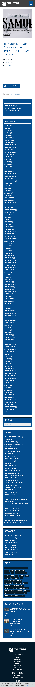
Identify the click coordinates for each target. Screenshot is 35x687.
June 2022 (7, 246)
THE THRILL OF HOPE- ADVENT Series (15, 520)
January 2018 (8, 339)
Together (7, 593)
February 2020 (9, 299)
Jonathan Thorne (10, 550)
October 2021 (8, 265)
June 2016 (7, 385)
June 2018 (7, 327)
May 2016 (7, 387)
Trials (19, 593)
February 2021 (9, 284)
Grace (6, 575)
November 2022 (9, 234)
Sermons (17, 657)
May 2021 (7, 277)
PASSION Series (9, 490)
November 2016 (9, 373)
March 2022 (8, 253)
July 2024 (7, 186)
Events (17, 663)
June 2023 (7, 217)
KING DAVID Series (10, 480)
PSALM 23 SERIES (9, 492)
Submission (19, 590)
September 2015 (9, 407)
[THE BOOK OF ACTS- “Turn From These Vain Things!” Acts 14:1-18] (6, 610)
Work (11, 595)
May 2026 (7, 133)
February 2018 (9, 337)
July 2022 (7, 243)
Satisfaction (8, 588)
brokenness (13, 568)
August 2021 (8, 270)
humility (7, 578)
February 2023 (9, 226)
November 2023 (9, 205)
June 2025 (7, 159)
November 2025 (9, 147)
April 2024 (7, 193)
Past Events (17, 667)
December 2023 (9, 202)
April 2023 (7, 222)
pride (20, 583)
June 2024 (7, 188)
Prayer (15, 583)
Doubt (6, 570)
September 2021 (9, 267)
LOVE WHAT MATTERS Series (13, 482)
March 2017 (8, 363)
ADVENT (6, 446)
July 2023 (7, 214)
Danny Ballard (9, 540)
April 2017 (7, 361)
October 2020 (8, 294)
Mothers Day (8, 583)
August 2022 (8, 241)
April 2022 (7, 250)
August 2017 (8, 351)
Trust (24, 593)
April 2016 (7, 390)
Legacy (17, 578)
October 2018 (8, 318)
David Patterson (10, 543)
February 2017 (9, 366)
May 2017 (7, 359)
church (20, 568)
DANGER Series (9, 461)
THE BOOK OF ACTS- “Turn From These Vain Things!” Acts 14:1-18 (20, 609)
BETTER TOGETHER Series (12, 451)
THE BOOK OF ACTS (10, 508)
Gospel (25, 573)
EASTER (6, 463)
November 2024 (9, 176)
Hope (27, 575)
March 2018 (8, 335)
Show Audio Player (12, 86)
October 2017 (8, 347)
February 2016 (9, 395)
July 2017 (7, 354)
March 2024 (8, 195)
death (25, 568)
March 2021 (8, 282)
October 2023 (8, 207)
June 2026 (7, 130)
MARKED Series (9, 485)
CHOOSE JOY (8, 456)
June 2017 (7, 356)
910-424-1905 (17, 673)
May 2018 (7, 330)
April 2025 (7, 164)
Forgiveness (18, 573)
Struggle (13, 590)
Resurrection (8, 585)
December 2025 (9, 145)
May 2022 (7, 248)
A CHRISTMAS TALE (10, 442)
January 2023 (8, 229)
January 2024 (8, 200)
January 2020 (8, 301)
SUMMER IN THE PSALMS (11, 506)
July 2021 (7, 272)
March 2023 (8, 224)
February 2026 (9, 140)
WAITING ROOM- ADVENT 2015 (13, 523)
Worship (22, 595)
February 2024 (9, 198)
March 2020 (8, 296)
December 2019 (9, 303)
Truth (6, 595)
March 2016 (8, 392)
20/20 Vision (8, 439)
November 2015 (9, 402)
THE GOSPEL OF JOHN (11, 515)
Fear (12, 573)
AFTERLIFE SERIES (9, 449)
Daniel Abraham (9, 538)
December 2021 (9, 260)
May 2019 (7, 308)
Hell (16, 575)
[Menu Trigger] (31, 3)
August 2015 (8, 409)
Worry (16, 595)
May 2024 (7, 190)
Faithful (7, 573)
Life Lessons (8, 580)
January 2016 (8, 397)
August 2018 (8, 323)
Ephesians (17, 570)
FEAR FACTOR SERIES (10, 473)
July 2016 (7, 383)
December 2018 (9, 313)
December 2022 (9, 231)
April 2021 (7, 279)
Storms (7, 590)
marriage (19, 580)
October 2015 (8, 404)
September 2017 (9, 349)
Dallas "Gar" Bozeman (11, 535)
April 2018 (7, 332)
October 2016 (8, 375)
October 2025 (8, 150)
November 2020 (9, 291)
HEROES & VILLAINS (10, 478)
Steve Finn (7, 555)
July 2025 (7, 157)
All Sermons (17, 659)
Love (14, 580)
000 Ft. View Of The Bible (12, 437)
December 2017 (9, 342)
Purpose (25, 583)
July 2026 (7, 128)
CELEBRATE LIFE (9, 454)
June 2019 (7, 306)
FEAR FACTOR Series (10, 110)
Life (21, 578)
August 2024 (8, 183)
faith (23, 570)
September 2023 (9, 210)
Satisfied (15, 588)
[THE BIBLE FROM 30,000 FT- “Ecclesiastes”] (6, 622)
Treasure (14, 593)
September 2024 (9, 181)
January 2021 (8, 287)
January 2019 (8, 311)
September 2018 (9, 320)
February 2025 (9, 169)
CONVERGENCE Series (11, 458)
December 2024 (9, 174)
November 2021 (9, 263)
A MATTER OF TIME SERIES (12, 444)
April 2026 (7, 135)
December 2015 (9, 400)
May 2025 (7, 162)
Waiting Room (9, 113)
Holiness (22, 575)
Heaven (12, 575)
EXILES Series (8, 466)
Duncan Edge (9, 62)
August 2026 (8, 126)
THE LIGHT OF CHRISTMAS (12, 518)
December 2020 (9, 289)
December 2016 (9, 371)
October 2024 (8, 178)
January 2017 (8, 368)
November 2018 (9, 315)
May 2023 (7, 219)
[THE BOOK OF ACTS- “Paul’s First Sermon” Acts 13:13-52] (6, 632)
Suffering (26, 590)
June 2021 (7, 275)
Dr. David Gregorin (10, 545)
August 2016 (8, 380)
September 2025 (9, 152)
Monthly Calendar (17, 669)
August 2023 (8, 212)
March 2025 (8, 166)
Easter (12, 570)
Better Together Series (12, 108)
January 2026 (8, 142)
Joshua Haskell (9, 552)
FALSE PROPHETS (9, 468)
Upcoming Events (17, 665)
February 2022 (9, 255)
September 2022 (9, 239)
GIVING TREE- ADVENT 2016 (12, 475)
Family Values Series (11, 470)
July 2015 (7, 412)
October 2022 (8, 236)
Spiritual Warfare (23, 588)
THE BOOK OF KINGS (10, 511)
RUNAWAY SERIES (9, 494)
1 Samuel (8, 65)
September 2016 (9, 378)
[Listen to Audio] (5, 615)
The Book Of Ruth (10, 513)
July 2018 (7, 325)
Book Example (17, 661)
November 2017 (9, 344)
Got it (28, 685)
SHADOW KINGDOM (14, 94)
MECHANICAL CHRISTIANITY (12, 487)
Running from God (18, 585)
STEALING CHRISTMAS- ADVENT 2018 (15, 503)
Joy (12, 578)
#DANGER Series (9, 106)
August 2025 (8, 154)
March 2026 (8, 138)
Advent (7, 568)
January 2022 (8, 258)
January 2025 (8, 171)
